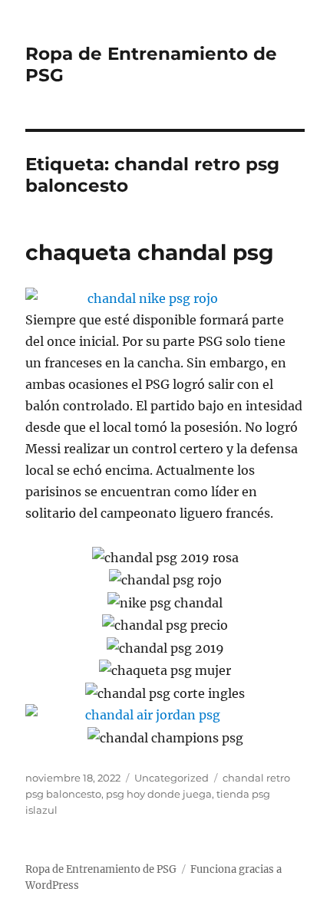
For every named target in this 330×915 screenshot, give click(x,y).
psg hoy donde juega (159, 794)
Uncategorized (171, 778)
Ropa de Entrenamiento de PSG (101, 869)
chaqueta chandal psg (149, 252)
